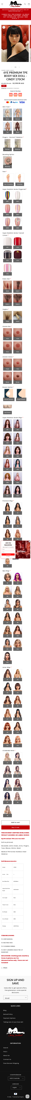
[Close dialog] (29, 541)
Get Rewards (8, 554)
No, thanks (8, 556)
